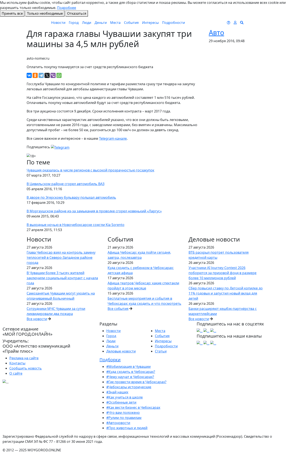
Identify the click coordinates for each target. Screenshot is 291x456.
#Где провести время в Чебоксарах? (136, 382)
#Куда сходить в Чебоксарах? (130, 371)
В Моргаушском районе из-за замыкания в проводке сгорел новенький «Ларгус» (94, 211)
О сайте (15, 373)
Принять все (12, 13)
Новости (58, 22)
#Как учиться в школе (124, 397)
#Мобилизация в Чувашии (128, 366)
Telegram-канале (113, 138)
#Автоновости (118, 422)
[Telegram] (41, 75)
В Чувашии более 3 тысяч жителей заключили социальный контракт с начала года (62, 277)
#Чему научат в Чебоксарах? (130, 376)
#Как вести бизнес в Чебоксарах (133, 407)
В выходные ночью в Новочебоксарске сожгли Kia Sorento (75, 224)
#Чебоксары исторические (128, 387)
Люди (86, 22)
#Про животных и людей (126, 428)
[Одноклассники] (35, 75)
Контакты (17, 363)
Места (115, 22)
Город (74, 22)
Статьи (161, 351)
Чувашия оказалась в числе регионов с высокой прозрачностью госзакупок (90, 170)
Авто (216, 32)
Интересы (150, 22)
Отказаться (76, 13)
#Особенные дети (121, 402)
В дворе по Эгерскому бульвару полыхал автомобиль (71, 197)
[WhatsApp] (59, 75)
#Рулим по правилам (123, 417)
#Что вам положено (123, 412)
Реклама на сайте (24, 358)
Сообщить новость (25, 368)
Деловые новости (121, 351)
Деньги (101, 22)
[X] (47, 75)
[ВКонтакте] (29, 75)
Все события (118, 308)
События (131, 22)
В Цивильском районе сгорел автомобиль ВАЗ (65, 183)
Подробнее (66, 7)
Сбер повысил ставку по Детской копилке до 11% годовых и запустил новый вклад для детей (226, 293)
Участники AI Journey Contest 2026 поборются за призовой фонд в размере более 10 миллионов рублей (222, 272)
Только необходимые (45, 13)
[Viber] (53, 75)
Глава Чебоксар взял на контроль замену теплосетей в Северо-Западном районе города (61, 257)
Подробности (173, 22)
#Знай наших (117, 392)
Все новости (37, 318)
